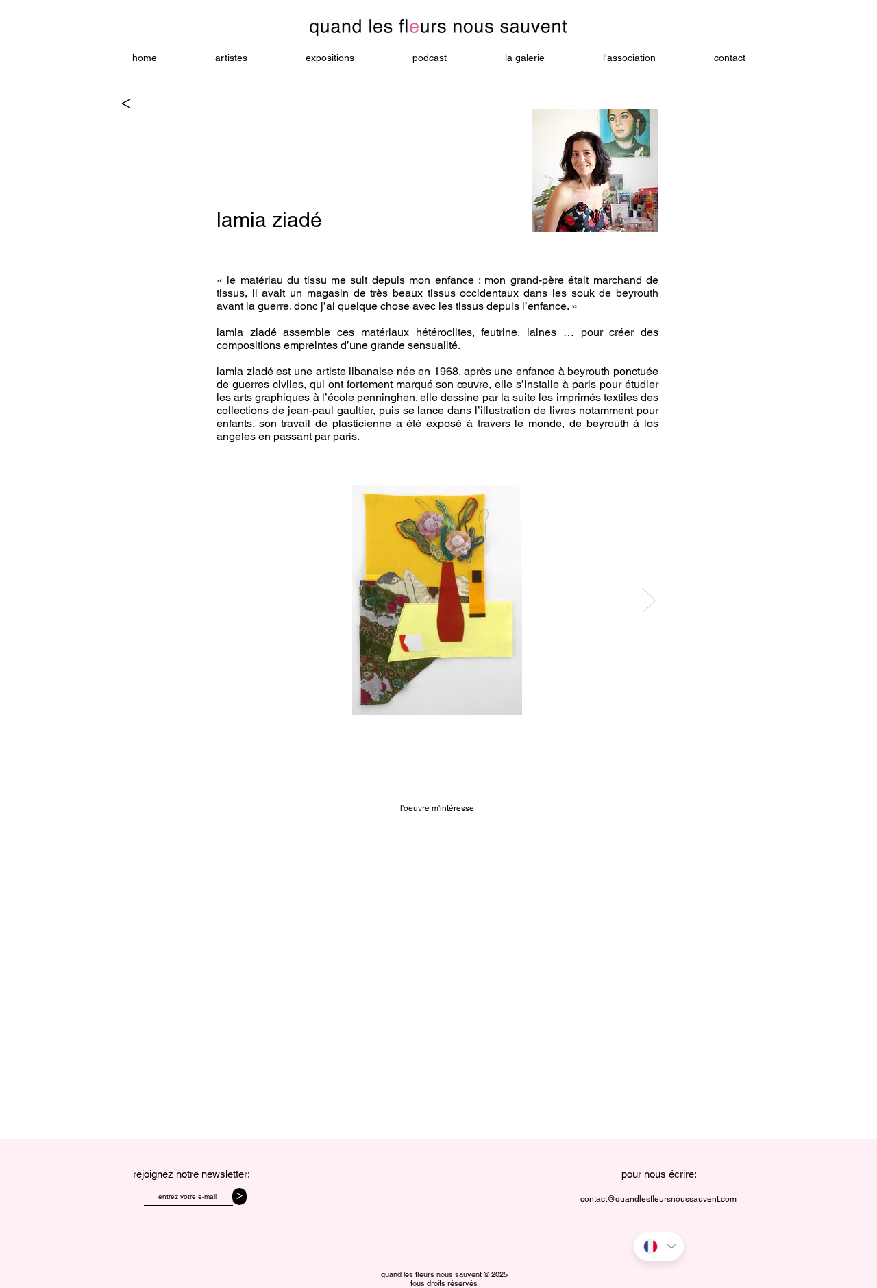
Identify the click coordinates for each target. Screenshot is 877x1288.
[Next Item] (649, 600)
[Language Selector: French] (659, 1246)
